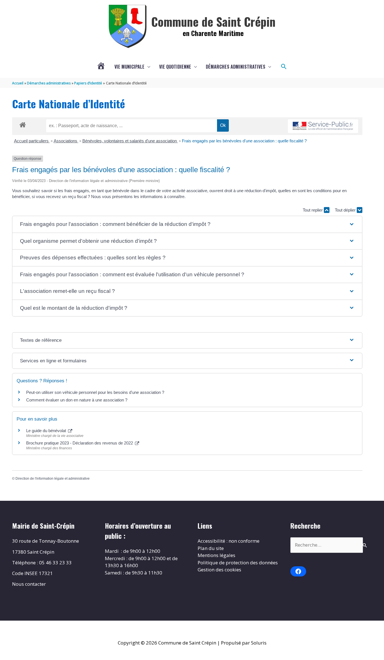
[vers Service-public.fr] (323, 126)
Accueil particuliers (32, 140)
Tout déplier (346, 210)
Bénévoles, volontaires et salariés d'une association (130, 140)
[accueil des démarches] (22, 123)
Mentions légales (216, 555)
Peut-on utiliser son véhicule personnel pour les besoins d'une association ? (95, 392)
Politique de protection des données (238, 562)
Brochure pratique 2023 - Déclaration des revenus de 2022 (80, 443)
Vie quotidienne (175, 66)
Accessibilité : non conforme (228, 541)
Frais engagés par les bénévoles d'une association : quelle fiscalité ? (244, 140)
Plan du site (211, 548)
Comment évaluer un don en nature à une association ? (76, 400)
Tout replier (313, 210)
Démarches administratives (235, 66)
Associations (66, 140)
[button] (284, 66)
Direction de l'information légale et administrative (52, 479)
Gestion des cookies (219, 569)
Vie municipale (129, 66)
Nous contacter (29, 584)
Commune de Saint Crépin (213, 21)
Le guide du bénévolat (46, 430)
